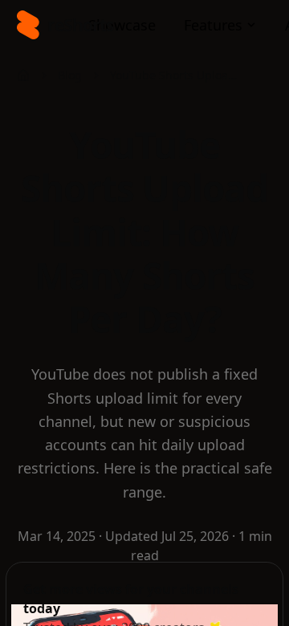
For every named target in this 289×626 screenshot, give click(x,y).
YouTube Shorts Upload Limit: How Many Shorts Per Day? (174, 75)
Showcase (122, 25)
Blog (70, 75)
